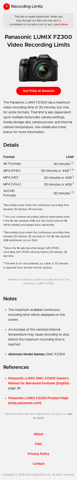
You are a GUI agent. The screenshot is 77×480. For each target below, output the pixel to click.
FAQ (38, 444)
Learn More (60, 24)
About (38, 434)
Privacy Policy (38, 454)
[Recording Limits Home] (23, 6)
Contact (39, 463)
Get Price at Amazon (38, 91)
